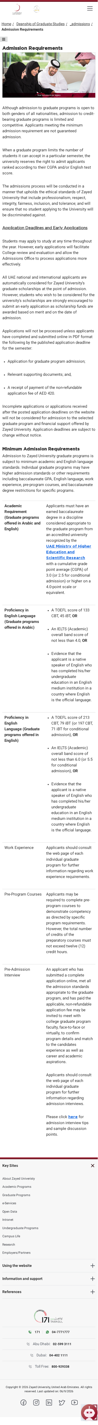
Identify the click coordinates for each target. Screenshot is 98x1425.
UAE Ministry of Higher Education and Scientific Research (68, 552)
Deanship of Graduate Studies (40, 24)
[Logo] (17, 9)
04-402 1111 (58, 1355)
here (73, 1117)
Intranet (7, 1220)
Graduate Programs (16, 1195)
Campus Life (11, 1236)
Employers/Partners (16, 1253)
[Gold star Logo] (36, 9)
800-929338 (60, 1366)
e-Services (9, 1203)
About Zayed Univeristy (18, 1178)
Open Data (9, 1211)
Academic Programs (16, 1187)
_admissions (80, 24)
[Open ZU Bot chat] (89, 1412)
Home (6, 24)
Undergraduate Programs (20, 1228)
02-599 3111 (62, 1344)
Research (8, 1244)
